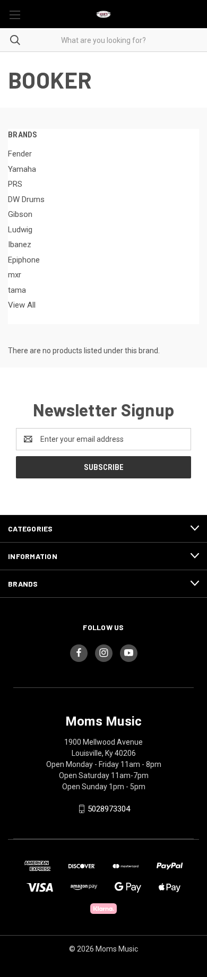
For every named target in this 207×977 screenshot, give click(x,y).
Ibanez (19, 244)
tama (17, 290)
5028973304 (109, 809)
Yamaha (22, 169)
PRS (15, 184)
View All (22, 305)
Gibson (20, 214)
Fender (20, 154)
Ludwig (20, 229)
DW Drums (26, 199)
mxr (14, 275)
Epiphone (24, 260)
